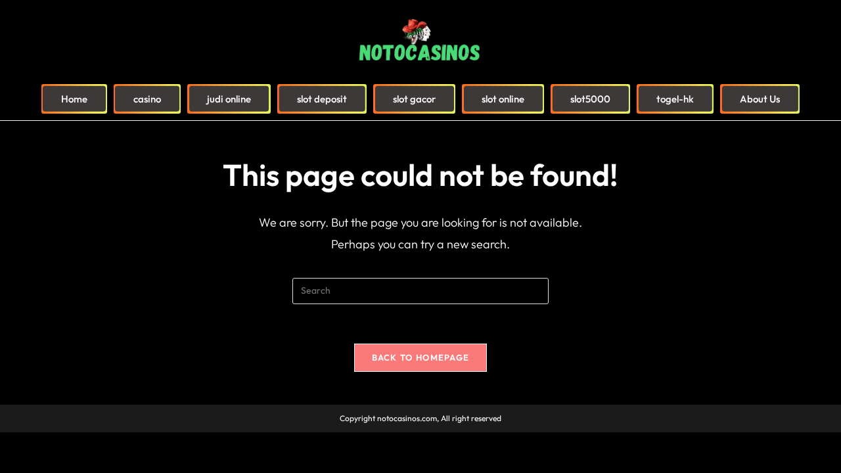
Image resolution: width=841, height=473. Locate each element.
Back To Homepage (421, 357)
